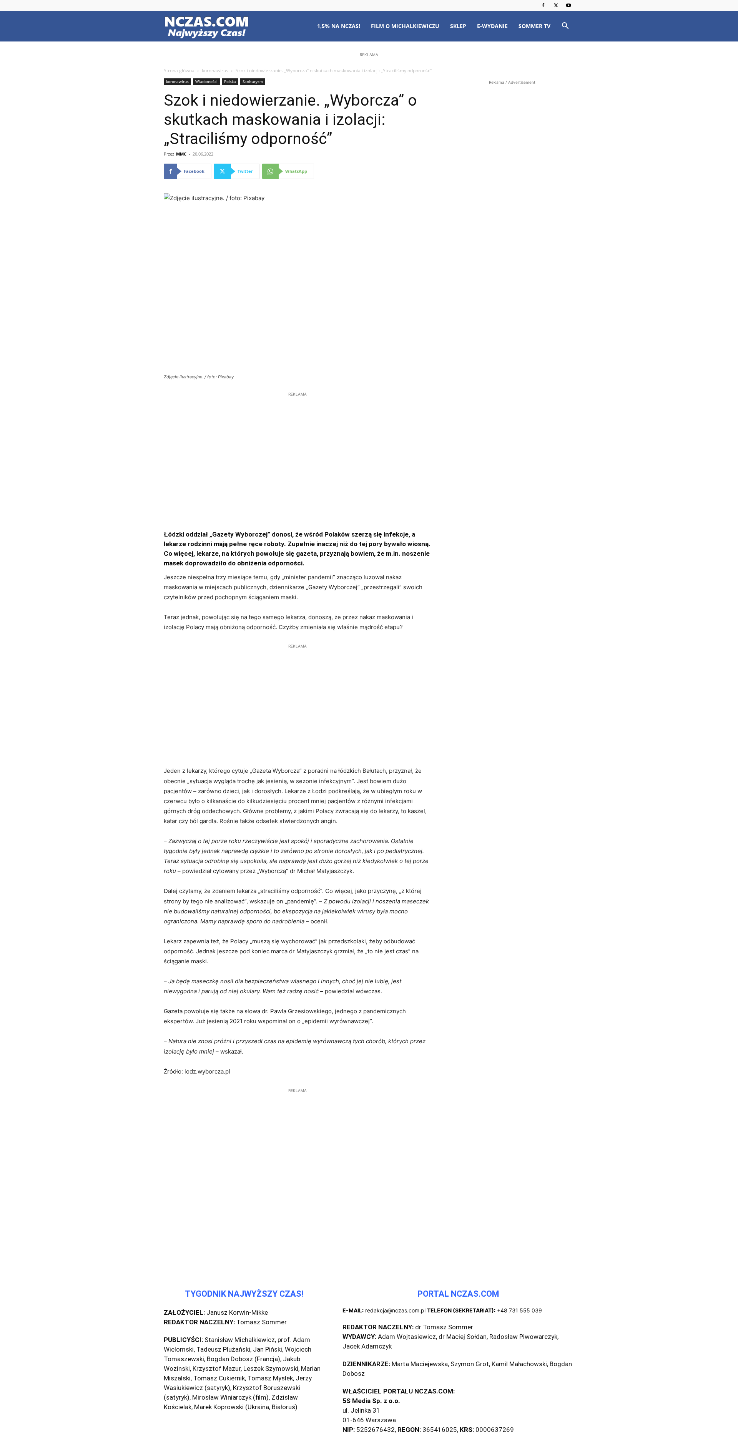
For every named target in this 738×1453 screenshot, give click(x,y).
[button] (565, 26)
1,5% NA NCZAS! (338, 26)
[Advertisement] (369, 108)
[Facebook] (543, 5)
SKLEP (458, 26)
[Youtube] (568, 5)
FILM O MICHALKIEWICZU (405, 26)
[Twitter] (556, 5)
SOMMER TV (534, 26)
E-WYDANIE (492, 26)
